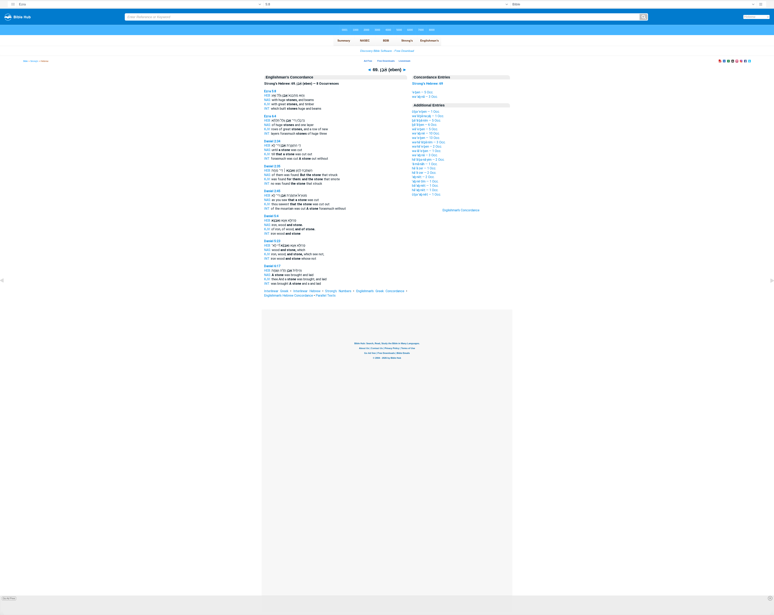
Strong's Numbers (338, 291)
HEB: (267, 95)
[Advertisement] (461, 285)
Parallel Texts (326, 295)
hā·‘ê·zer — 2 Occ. (424, 173)
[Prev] (5, 290)
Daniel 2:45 (272, 191)
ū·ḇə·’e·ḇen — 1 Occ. (426, 112)
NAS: (267, 100)
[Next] (769, 290)
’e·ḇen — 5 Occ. (422, 92)
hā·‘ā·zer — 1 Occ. (424, 168)
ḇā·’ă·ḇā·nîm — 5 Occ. (426, 120)
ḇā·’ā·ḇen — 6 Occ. (424, 125)
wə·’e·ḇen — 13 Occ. (426, 138)
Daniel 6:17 (272, 266)
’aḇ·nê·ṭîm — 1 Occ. (425, 181)
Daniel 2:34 (272, 141)
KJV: (267, 104)
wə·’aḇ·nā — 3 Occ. (425, 97)
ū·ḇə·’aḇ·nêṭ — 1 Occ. (426, 194)
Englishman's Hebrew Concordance (288, 295)
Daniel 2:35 (272, 166)
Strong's (34, 61)
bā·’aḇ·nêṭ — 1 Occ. (425, 186)
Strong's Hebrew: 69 (427, 83)
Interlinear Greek (276, 291)
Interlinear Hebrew (306, 291)
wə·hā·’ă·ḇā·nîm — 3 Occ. (429, 142)
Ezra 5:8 (270, 91)
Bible (25, 61)
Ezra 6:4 (270, 116)
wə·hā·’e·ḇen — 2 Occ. (427, 146)
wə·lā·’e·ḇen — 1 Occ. (426, 151)
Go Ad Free (9, 598)
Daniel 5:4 (271, 216)
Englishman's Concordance (461, 210)
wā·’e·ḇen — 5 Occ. (425, 129)
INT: (267, 108)
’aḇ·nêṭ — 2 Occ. (423, 177)
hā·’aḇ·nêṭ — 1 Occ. (425, 190)
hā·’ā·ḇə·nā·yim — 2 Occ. (428, 160)
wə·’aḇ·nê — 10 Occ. (426, 133)
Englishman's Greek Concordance (380, 291)
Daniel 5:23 (272, 241)
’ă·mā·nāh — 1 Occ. (425, 164)
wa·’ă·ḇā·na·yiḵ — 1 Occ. (428, 116)
